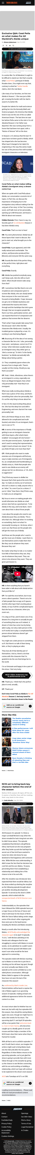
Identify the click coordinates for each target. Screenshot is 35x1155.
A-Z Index (24, 1130)
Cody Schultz (8, 800)
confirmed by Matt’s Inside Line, (16, 985)
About (3, 1113)
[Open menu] (3, 3)
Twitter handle (22, 86)
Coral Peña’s (10, 81)
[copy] (13, 45)
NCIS (8, 1100)
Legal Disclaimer (27, 1127)
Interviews (10, 770)
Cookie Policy (6, 1127)
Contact (4, 1117)
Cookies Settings (7, 1136)
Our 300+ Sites (26, 1117)
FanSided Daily (7, 1120)
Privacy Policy (6, 1123)
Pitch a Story (26, 1120)
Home (4, 770)
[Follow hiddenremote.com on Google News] (30, 706)
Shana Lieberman (10, 42)
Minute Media (11, 1141)
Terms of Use (26, 1123)
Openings (24, 1113)
